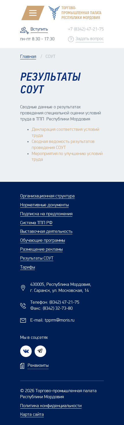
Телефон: (54, 302)
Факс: (51, 308)
